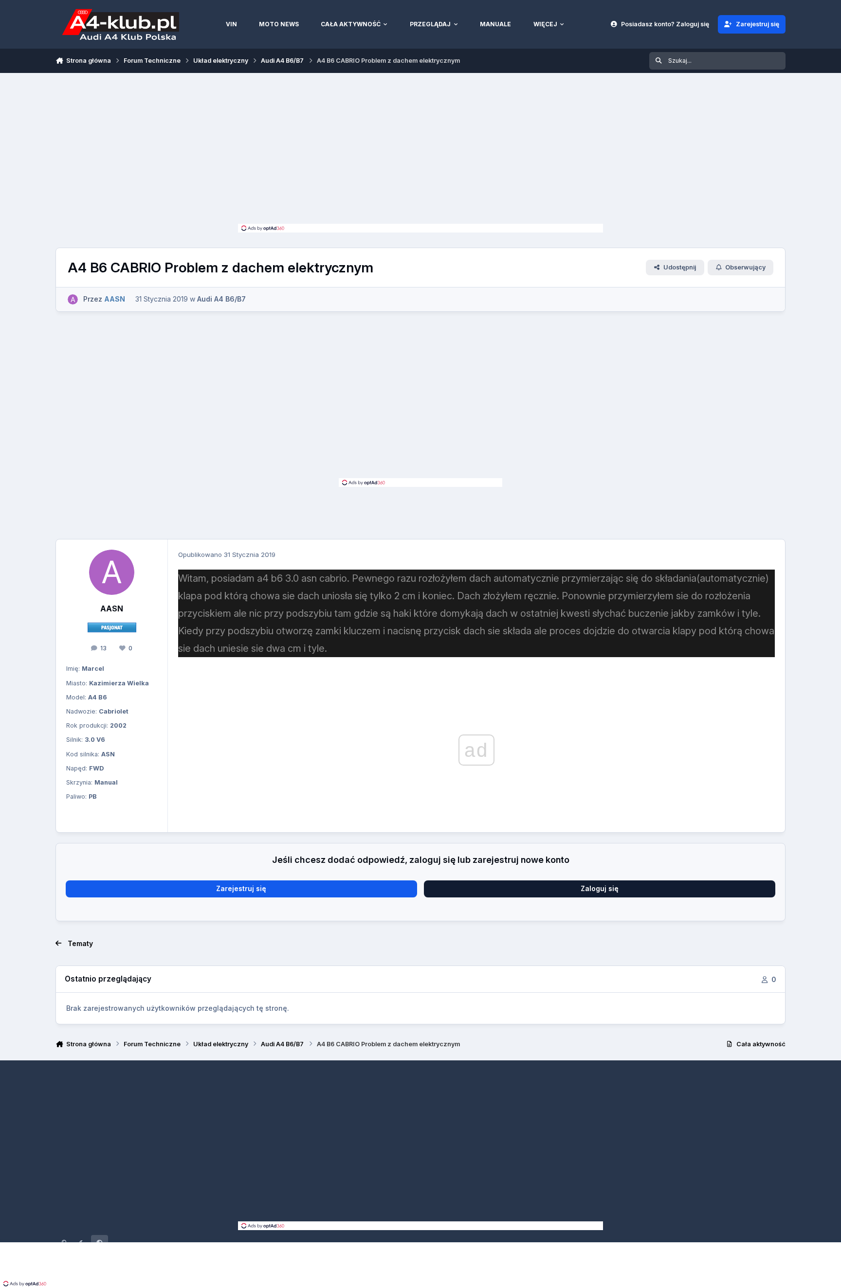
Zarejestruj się (241, 888)
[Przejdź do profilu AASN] (73, 299)
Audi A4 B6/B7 (221, 299)
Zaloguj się (600, 888)
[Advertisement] (420, 151)
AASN (111, 608)
